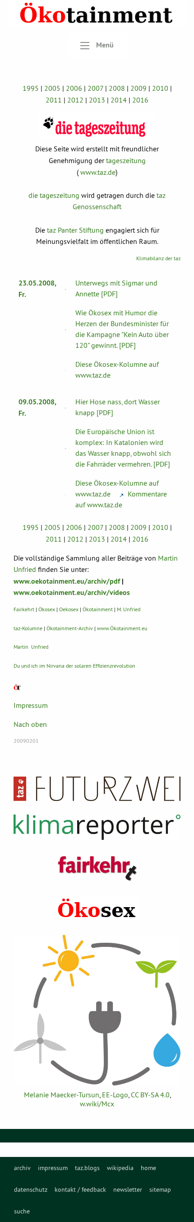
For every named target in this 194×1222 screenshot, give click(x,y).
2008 (117, 88)
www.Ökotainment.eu (122, 628)
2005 (52, 88)
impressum (53, 1168)
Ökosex (46, 609)
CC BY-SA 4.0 (150, 1094)
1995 (31, 88)
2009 (138, 88)
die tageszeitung (53, 195)
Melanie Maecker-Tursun (61, 1094)
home (148, 1168)
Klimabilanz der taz (158, 258)
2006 (74, 88)
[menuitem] (22, 1168)
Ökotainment (98, 609)
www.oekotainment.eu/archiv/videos (72, 592)
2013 (97, 99)
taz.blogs (87, 1168)
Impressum (31, 705)
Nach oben (30, 724)
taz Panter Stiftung (75, 229)
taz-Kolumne (28, 628)
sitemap (160, 1189)
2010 (160, 88)
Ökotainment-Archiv (69, 628)
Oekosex (69, 609)
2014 (119, 99)
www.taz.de (97, 172)
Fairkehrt (24, 609)
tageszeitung (126, 160)
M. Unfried (128, 609)
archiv (22, 1168)
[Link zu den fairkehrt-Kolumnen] (97, 868)
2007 (95, 88)
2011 (54, 99)
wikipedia (120, 1168)
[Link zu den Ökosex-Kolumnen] (97, 908)
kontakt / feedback (80, 1189)
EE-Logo (115, 1094)
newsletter (127, 1189)
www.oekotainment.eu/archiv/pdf (67, 581)
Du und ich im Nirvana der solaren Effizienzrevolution (74, 665)
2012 (75, 99)
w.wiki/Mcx (97, 1103)
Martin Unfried (31, 646)
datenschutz (30, 1189)
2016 (140, 99)
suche (22, 1211)
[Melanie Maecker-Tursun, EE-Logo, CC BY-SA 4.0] (97, 1010)
